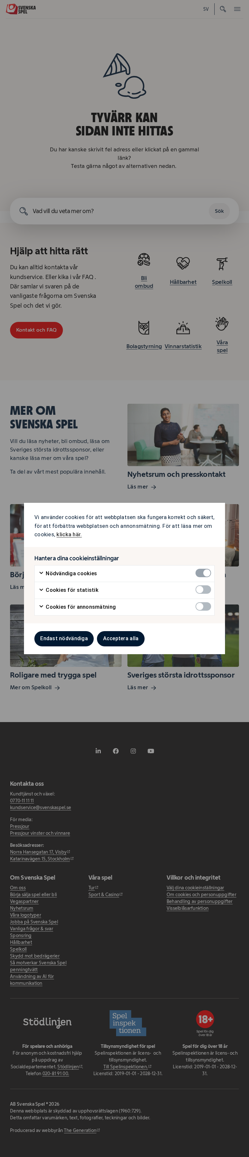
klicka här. (69, 534)
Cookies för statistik (71, 590)
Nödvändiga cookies (70, 573)
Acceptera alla (121, 638)
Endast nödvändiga (64, 638)
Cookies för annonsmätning (80, 607)
